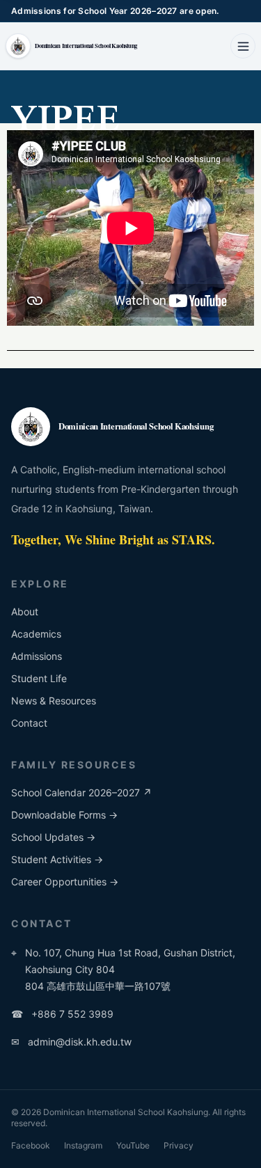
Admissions (36, 656)
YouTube (133, 1145)
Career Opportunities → (64, 881)
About (24, 611)
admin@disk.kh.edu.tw (71, 1042)
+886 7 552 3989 (62, 1014)
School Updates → (53, 837)
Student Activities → (57, 859)
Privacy (178, 1145)
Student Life (39, 678)
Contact (29, 723)
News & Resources (53, 701)
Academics (36, 634)
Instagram (83, 1145)
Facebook (30, 1145)
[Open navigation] (242, 45)
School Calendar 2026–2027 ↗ (81, 792)
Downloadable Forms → (64, 815)
